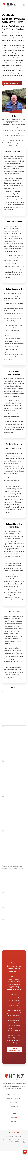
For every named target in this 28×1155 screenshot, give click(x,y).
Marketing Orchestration (13, 1098)
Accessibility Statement (18, 1140)
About (13, 1110)
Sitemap (5, 1139)
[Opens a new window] (14, 706)
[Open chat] (25, 1152)
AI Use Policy (23, 1141)
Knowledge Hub (13, 1106)
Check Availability (12, 83)
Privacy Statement (11, 1140)
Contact (13, 1121)
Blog (13, 1113)
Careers (13, 1117)
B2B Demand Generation (13, 1094)
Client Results (13, 1102)
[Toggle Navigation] (24, 5)
